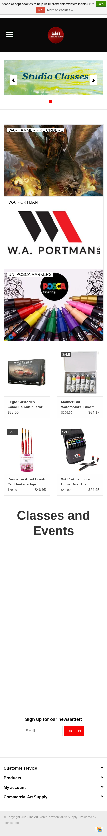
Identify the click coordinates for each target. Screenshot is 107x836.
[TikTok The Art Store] (62, 746)
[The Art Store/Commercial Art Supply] (63, 35)
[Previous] (13, 80)
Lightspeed (11, 823)
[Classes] (50, 77)
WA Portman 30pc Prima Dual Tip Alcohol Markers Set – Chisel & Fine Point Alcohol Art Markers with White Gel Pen (79, 482)
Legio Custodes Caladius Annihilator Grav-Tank (25, 404)
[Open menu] (9, 34)
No (40, 10)
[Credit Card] (98, 829)
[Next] (93, 80)
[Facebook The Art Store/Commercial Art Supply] (45, 746)
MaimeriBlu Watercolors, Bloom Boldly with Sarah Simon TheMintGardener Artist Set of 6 (77, 404)
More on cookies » (60, 10)
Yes (101, 4)
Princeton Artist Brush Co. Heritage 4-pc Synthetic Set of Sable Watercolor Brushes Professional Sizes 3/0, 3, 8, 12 (26, 482)
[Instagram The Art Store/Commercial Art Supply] (53, 746)
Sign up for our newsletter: (53, 719)
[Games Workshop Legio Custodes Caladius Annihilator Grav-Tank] (27, 372)
